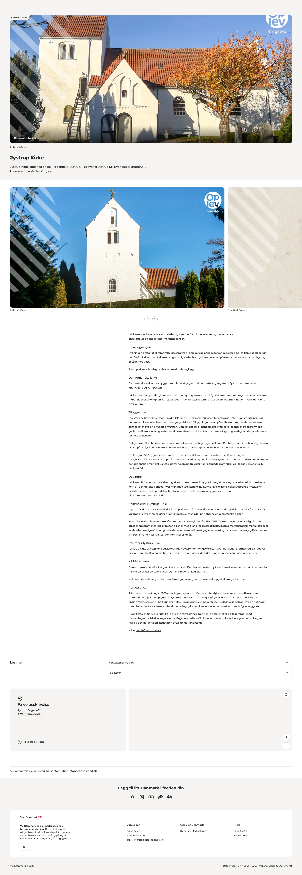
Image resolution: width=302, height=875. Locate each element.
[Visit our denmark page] (132, 797)
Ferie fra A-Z (240, 831)
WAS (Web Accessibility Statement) (272, 865)
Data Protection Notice (236, 865)
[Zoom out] (286, 746)
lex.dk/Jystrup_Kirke (148, 630)
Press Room (133, 831)
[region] (210, 720)
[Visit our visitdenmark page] (151, 797)
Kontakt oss (240, 835)
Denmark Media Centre (193, 831)
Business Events (136, 835)
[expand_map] (285, 694)
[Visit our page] (142, 797)
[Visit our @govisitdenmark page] (160, 797)
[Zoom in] (286, 737)
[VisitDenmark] (31, 817)
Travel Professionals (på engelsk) (145, 839)
